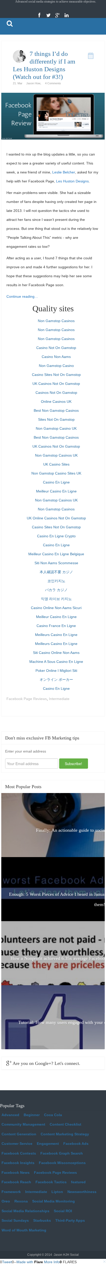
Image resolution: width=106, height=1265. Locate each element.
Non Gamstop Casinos (56, 321)
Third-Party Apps (70, 1220)
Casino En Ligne (56, 482)
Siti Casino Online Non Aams (56, 653)
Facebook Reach (16, 1182)
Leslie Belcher (63, 172)
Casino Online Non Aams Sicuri (56, 608)
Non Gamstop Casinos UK (56, 455)
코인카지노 (56, 581)
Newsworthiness (81, 1192)
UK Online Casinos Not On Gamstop (56, 518)
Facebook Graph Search (61, 1153)
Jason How (33, 83)
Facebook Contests (19, 1153)
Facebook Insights (18, 1163)
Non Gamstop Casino (56, 366)
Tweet (7, 1262)
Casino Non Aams (56, 357)
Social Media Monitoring (53, 1201)
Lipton (57, 1192)
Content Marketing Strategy (65, 1134)
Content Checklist (65, 1124)
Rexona (21, 1201)
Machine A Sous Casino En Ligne (56, 662)
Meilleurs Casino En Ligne (56, 635)
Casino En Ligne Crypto (56, 536)
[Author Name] (19, 56)
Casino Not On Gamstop (56, 348)
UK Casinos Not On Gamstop (56, 384)
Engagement (48, 1143)
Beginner (32, 1115)
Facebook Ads (76, 1143)
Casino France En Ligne (56, 626)
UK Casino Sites (56, 464)
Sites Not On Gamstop (56, 419)
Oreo (6, 1201)
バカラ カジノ (56, 590)
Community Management (23, 1124)
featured (78, 1182)
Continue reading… (22, 296)
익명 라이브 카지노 (56, 599)
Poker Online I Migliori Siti (56, 671)
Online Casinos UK (56, 401)
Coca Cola (53, 1115)
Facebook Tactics (51, 1182)
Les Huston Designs (72, 181)
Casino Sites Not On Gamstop (56, 375)
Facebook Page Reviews (26, 699)
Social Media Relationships (25, 1211)
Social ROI (63, 1211)
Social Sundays (15, 1220)
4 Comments (53, 83)
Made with (38, 1262)
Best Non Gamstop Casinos (56, 410)
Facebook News (16, 1172)
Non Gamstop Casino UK (56, 428)
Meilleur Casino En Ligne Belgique (56, 554)
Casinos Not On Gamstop (56, 392)
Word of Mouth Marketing (24, 1230)
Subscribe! (73, 763)
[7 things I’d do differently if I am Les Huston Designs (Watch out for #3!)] (53, 116)
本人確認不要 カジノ (56, 572)
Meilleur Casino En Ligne (56, 491)
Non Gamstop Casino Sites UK (56, 473)
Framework (11, 1192)
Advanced (10, 1115)
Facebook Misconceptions (62, 1163)
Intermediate (59, 699)
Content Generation (19, 1134)
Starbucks (42, 1220)
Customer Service (17, 1143)
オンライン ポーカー (56, 679)
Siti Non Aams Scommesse (56, 563)
